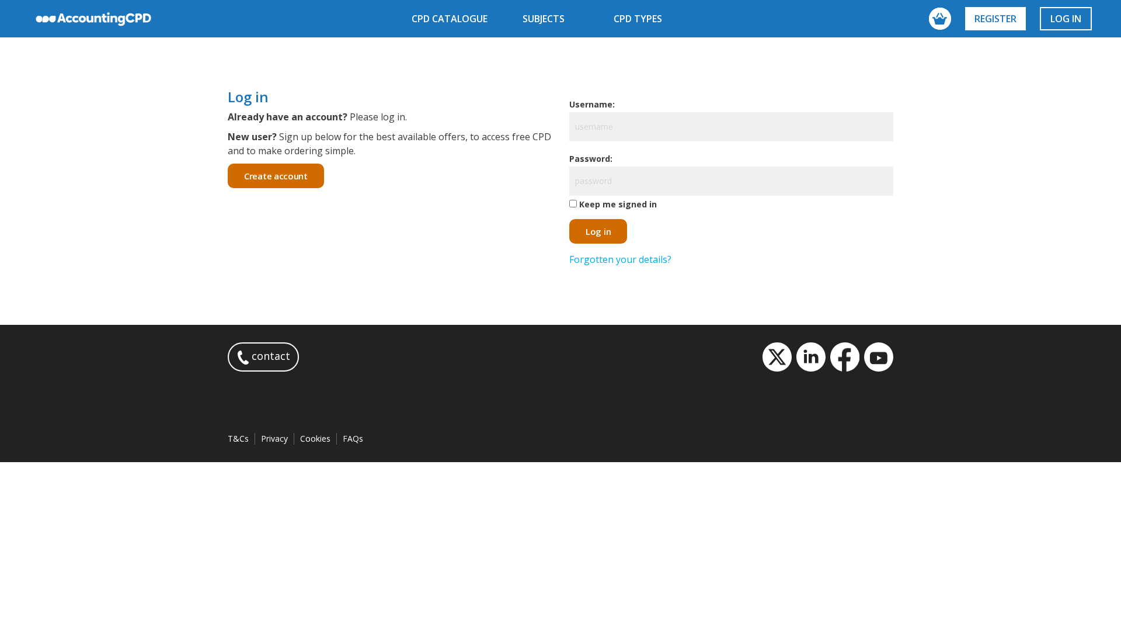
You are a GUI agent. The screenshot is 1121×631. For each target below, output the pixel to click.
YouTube (878, 357)
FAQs (353, 438)
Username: (592, 104)
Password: (590, 158)
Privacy (274, 438)
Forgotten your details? (620, 259)
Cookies (315, 438)
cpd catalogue (450, 18)
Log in (1065, 18)
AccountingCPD (93, 19)
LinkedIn (811, 357)
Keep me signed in (618, 204)
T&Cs (238, 438)
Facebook (844, 357)
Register (995, 18)
